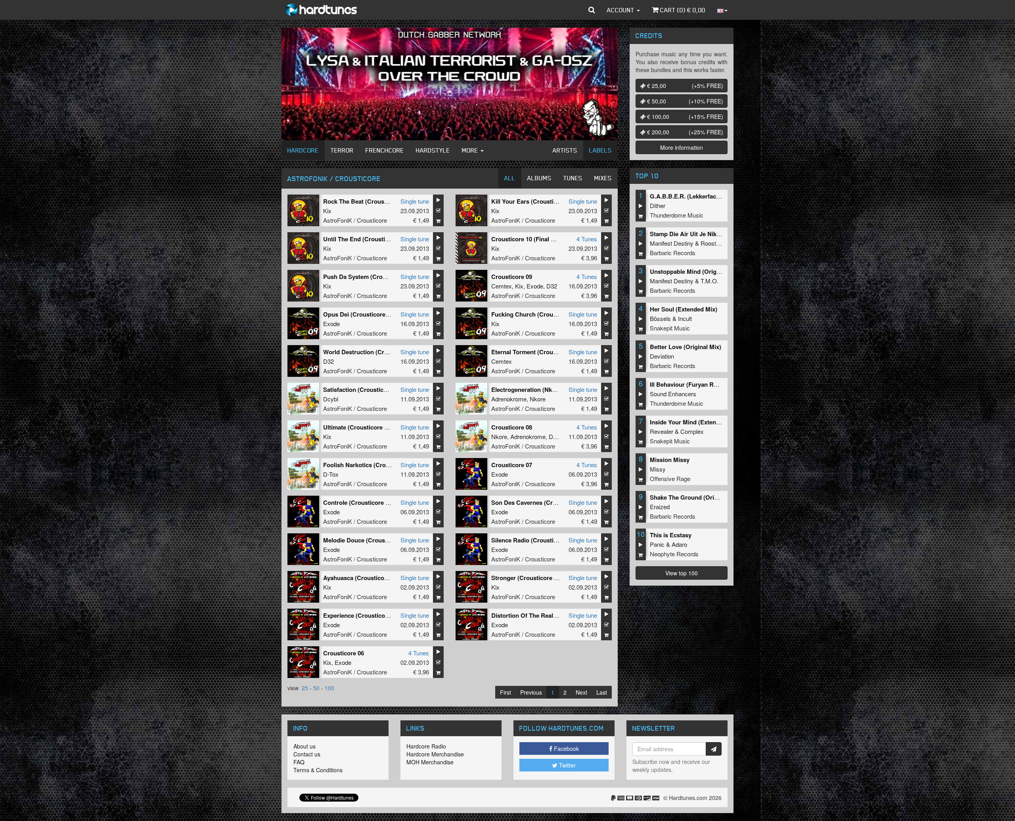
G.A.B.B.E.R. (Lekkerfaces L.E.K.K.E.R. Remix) (714, 196)
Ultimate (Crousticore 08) (358, 427)
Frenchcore (385, 150)
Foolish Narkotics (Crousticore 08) (370, 464)
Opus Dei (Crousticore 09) (359, 314)
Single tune (414, 201)
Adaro (679, 544)
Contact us (306, 754)
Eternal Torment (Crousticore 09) (536, 351)
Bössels (660, 318)
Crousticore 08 (511, 427)
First (505, 692)
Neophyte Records (674, 554)
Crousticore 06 (343, 653)
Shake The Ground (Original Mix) (695, 497)
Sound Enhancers (673, 393)
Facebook (565, 748)
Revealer (661, 431)
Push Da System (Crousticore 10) (369, 276)
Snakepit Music (670, 328)
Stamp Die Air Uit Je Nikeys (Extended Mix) (709, 233)
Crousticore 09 (511, 276)
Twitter (566, 765)
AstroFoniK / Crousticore (355, 220)
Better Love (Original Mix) (685, 346)
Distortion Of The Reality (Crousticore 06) (548, 615)
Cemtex (501, 286)
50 (316, 688)
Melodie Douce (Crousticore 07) (367, 540)
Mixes (603, 178)
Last (601, 692)
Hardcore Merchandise (435, 754)
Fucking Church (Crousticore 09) (536, 314)
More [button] (471, 150)
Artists (565, 150)
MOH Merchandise (430, 762)
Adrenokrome (509, 399)
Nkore (538, 399)
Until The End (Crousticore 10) (365, 239)
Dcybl (330, 399)
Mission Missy (669, 459)
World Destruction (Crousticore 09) (371, 351)
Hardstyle (433, 150)
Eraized (660, 506)
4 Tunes (586, 239)
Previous (531, 692)
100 (329, 688)
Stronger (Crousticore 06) (526, 577)
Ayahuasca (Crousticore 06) (361, 577)
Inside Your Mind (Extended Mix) (695, 422)
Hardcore (303, 150)
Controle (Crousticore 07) (358, 502)
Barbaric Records (672, 252)
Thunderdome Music (676, 215)
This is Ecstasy (670, 535)
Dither (657, 205)
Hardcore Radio (426, 746)
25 (305, 688)
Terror (342, 150)
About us (304, 746)
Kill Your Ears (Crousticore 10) (533, 201)
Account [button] (621, 10)
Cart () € (682, 10)
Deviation (662, 356)
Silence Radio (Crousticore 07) (533, 540)
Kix (327, 210)
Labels (600, 150)
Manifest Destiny (671, 243)
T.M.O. (709, 281)
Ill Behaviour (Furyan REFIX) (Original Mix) (709, 384)
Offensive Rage (670, 478)
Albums (539, 178)
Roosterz (712, 243)
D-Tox (556, 436)
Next (581, 692)
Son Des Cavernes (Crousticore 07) (540, 502)
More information (681, 147)
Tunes (572, 178)
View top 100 (681, 573)
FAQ (298, 762)
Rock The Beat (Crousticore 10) (366, 201)
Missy (658, 469)
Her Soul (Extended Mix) (683, 309)
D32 (551, 286)
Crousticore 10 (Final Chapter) (533, 239)
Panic (657, 544)
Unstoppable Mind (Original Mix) (695, 271)
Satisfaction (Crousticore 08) (362, 389)
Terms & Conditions (318, 770)
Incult (685, 318)
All (509, 178)
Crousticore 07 (511, 464)
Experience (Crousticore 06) (361, 615)
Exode (535, 286)
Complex (692, 431)
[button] (591, 10)
